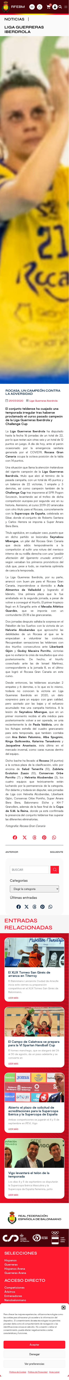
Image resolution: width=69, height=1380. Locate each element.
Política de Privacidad (37, 1372)
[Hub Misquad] (55, 7)
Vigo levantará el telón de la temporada (28, 1174)
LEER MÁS (13, 998)
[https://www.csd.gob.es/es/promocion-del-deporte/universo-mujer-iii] (40, 1238)
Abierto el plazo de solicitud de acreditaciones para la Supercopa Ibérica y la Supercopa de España (33, 1110)
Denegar (34, 1354)
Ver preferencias (34, 1364)
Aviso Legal (54, 1372)
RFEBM (18, 7)
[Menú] (66, 7)
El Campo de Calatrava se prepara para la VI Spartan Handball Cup (33, 1043)
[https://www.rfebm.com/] (5, 6)
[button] (63, 1307)
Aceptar (34, 1344)
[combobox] (29, 870)
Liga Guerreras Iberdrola (24, 29)
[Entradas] (32, 7)
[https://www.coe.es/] (58, 1238)
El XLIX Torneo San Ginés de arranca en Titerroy (29, 974)
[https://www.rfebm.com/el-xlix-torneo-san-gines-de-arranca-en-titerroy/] (34, 952)
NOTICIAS (14, 19)
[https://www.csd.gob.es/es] (16, 1238)
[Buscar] (54, 870)
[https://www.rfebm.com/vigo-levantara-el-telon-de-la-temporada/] (34, 1153)
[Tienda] (39, 7)
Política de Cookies (17, 1372)
